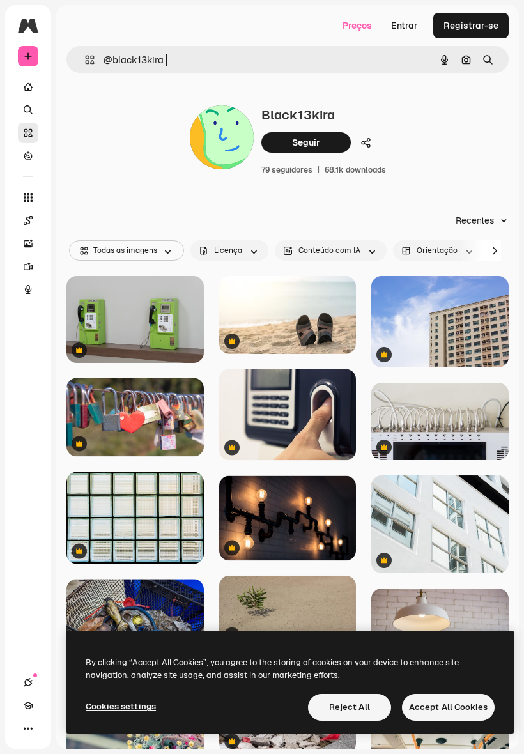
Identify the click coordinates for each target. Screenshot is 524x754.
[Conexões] (28, 682)
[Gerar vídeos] (28, 266)
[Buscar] (28, 110)
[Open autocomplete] (84, 60)
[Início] (28, 87)
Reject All (349, 707)
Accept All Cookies (448, 707)
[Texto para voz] (28, 289)
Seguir (306, 142)
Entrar (404, 25)
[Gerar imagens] (28, 243)
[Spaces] (28, 220)
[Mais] (28, 728)
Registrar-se (470, 25)
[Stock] (28, 133)
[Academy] (28, 705)
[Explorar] (28, 156)
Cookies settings (121, 706)
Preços (357, 25)
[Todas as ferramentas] (28, 197)
